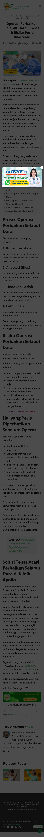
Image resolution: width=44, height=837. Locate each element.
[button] (22, 418)
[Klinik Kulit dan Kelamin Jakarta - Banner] (22, 177)
